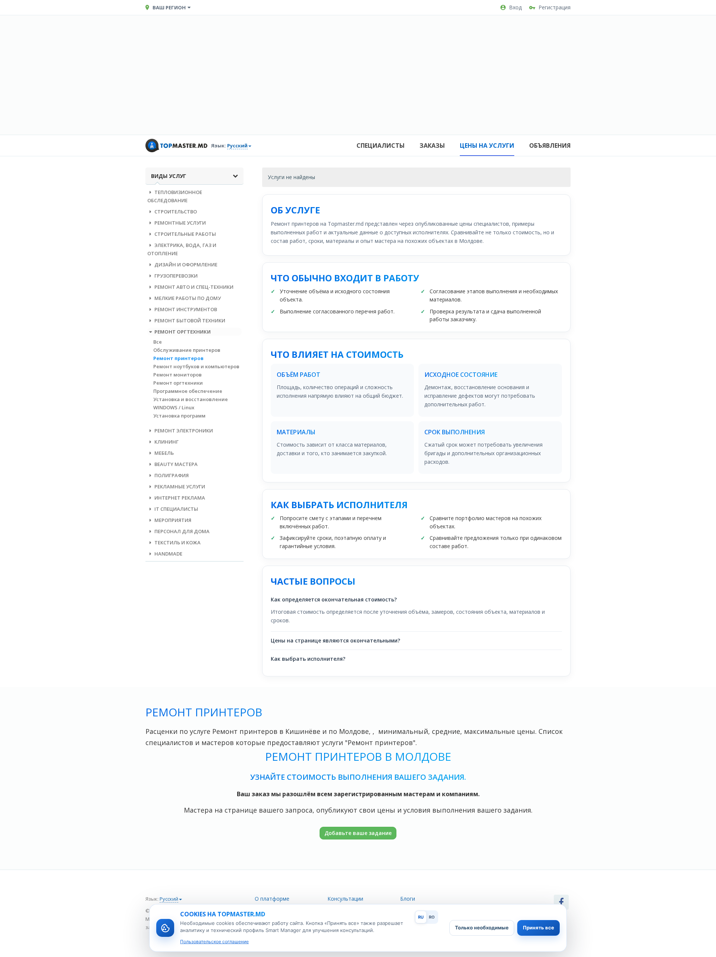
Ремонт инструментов (185, 309)
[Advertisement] (358, 75)
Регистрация (554, 7)
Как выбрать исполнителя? (308, 658)
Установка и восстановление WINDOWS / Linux (190, 403)
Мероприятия (172, 520)
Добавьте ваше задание (358, 832)
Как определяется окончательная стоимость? (334, 599)
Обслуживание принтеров (186, 350)
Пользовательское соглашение (214, 941)
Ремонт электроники (183, 430)
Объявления (550, 145)
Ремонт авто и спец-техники (193, 287)
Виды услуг (168, 175)
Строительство (175, 211)
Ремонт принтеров (178, 358)
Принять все (538, 928)
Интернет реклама (179, 497)
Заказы (432, 145)
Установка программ (179, 415)
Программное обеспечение (187, 391)
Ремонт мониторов (177, 374)
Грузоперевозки (175, 275)
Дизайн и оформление (185, 264)
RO (432, 917)
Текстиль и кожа (177, 542)
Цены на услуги (487, 145)
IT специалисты (175, 509)
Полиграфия (171, 475)
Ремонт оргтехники (182, 331)
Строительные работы (184, 234)
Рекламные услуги (179, 486)
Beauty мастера (175, 464)
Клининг (166, 441)
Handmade (167, 553)
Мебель (163, 453)
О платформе (272, 898)
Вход (515, 7)
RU (421, 917)
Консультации (345, 898)
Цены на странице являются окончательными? (335, 640)
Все (157, 341)
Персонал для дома (181, 531)
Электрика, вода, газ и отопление (181, 249)
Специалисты (381, 145)
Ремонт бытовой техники (189, 320)
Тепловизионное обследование (174, 196)
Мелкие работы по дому (187, 298)
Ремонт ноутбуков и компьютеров (196, 366)
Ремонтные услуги (179, 222)
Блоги (407, 898)
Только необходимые (482, 928)
